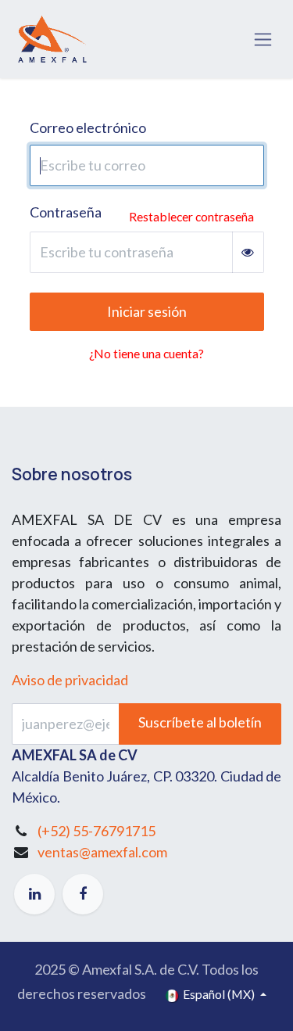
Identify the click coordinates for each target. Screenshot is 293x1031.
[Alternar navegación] (263, 39)
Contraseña (66, 212)
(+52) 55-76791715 (96, 830)
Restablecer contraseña (191, 216)
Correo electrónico (88, 127)
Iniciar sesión (147, 311)
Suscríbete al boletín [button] (200, 722)
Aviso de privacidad (70, 679)
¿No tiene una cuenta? (146, 353)
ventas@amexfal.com (102, 851)
